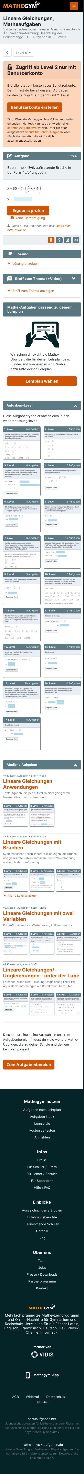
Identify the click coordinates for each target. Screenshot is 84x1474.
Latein (73, 1324)
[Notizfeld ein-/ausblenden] (67, 240)
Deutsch (50, 1328)
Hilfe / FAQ (42, 1188)
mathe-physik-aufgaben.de (42, 1445)
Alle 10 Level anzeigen (22, 895)
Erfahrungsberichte (42, 1217)
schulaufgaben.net (42, 1419)
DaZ (62, 1328)
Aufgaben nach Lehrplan (42, 1110)
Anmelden (42, 1137)
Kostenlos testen (42, 1130)
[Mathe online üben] (42, 1308)
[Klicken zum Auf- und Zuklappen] (74, 278)
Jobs (42, 1267)
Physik (73, 1328)
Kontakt (42, 1288)
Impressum (42, 1402)
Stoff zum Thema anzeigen (33, 291)
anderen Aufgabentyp (22, 127)
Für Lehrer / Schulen (42, 1174)
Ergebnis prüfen (28, 210)
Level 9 (22, 53)
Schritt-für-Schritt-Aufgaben (44, 132)
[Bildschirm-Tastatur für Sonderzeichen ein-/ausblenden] (76, 240)
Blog (42, 1238)
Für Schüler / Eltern (42, 1167)
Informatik (48, 1332)
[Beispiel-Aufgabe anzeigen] (51, 240)
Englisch (11, 1328)
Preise (42, 1160)
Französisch (30, 1328)
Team (42, 1261)
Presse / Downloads (42, 1274)
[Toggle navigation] (74, 6)
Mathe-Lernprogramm (60, 1315)
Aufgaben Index (42, 1117)
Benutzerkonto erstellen (35, 107)
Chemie (32, 1332)
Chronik (42, 1231)
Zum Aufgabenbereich (29, 1064)
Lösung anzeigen (25, 263)
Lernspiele (42, 1123)
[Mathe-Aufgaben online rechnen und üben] (21, 6)
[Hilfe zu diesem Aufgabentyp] (59, 240)
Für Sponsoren (42, 1181)
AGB (15, 1397)
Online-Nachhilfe (29, 1319)
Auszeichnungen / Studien (42, 1210)
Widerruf (32, 1397)
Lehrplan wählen (42, 381)
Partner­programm (42, 1281)
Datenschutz (56, 1397)
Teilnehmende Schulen (42, 1224)
